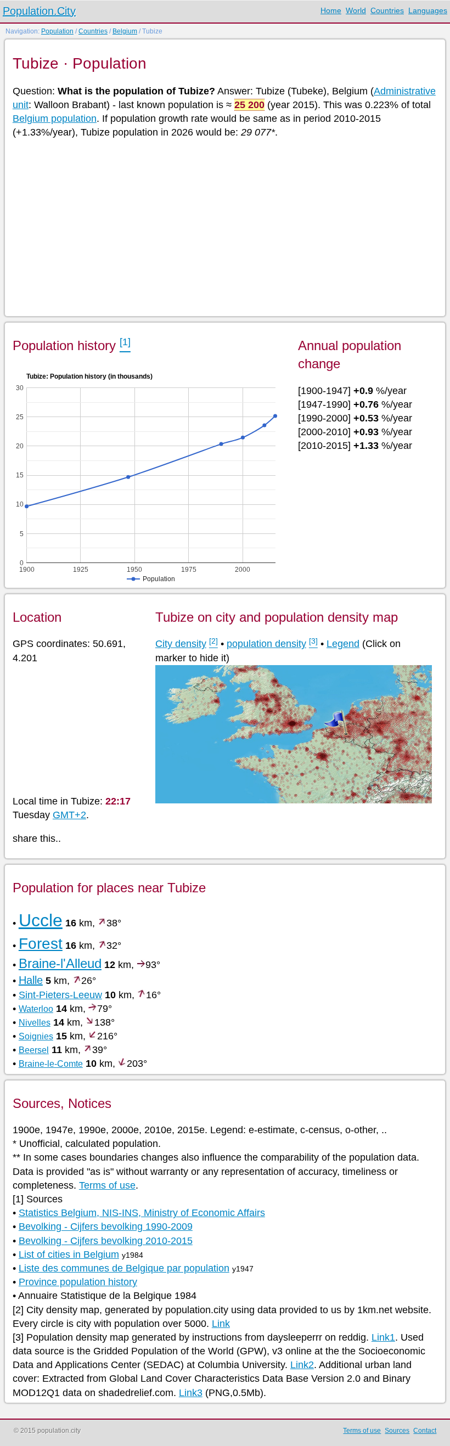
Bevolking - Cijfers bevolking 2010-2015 (106, 1240)
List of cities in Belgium (69, 1254)
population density (266, 643)
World (356, 10)
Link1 (383, 1337)
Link (221, 1323)
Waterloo (36, 1009)
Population (57, 31)
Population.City (39, 11)
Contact (424, 1430)
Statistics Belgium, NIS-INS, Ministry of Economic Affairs (142, 1212)
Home (330, 10)
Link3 (191, 1392)
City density (180, 643)
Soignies (36, 1036)
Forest (41, 943)
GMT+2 (69, 814)
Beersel (34, 1050)
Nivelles (34, 1022)
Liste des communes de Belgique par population (124, 1268)
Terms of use (107, 1185)
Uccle (41, 920)
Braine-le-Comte (51, 1063)
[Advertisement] (224, 226)
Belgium (125, 31)
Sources (397, 1430)
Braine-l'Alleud (60, 963)
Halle (31, 980)
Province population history (78, 1281)
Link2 (302, 1364)
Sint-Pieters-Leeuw (60, 994)
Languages (427, 10)
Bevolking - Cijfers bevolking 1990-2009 (106, 1226)
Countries (387, 10)
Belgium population (55, 118)
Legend (343, 643)
